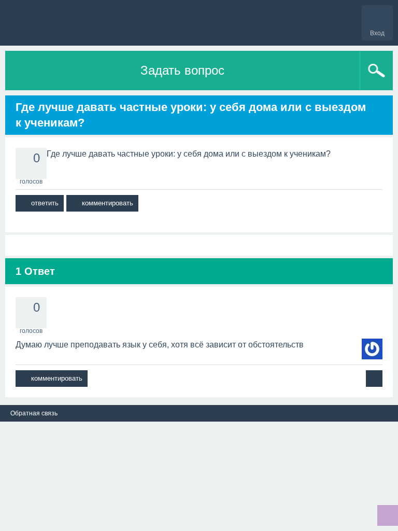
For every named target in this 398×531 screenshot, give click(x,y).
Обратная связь (34, 413)
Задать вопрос (182, 70)
